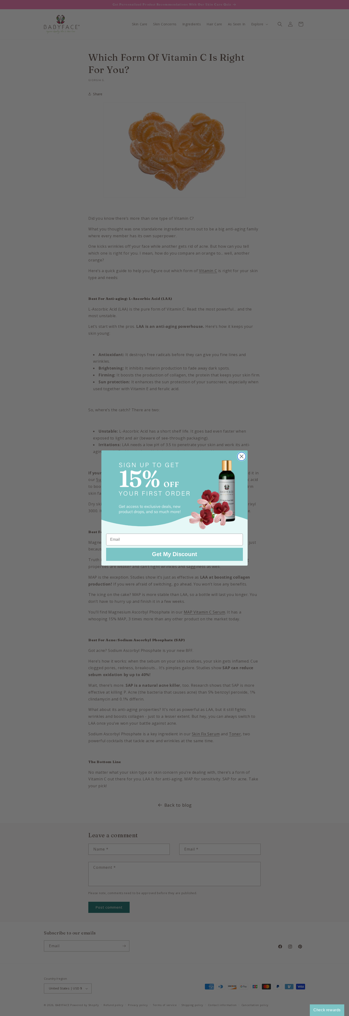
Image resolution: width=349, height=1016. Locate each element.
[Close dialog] (241, 456)
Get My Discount (174, 554)
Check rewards (327, 1010)
